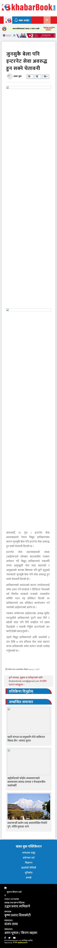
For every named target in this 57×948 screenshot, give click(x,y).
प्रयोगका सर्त (28, 858)
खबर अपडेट (23, 20)
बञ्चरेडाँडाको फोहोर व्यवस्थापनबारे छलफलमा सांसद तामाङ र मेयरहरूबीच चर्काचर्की (26, 782)
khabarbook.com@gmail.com (24, 681)
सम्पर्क (29, 878)
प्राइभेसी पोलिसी (28, 868)
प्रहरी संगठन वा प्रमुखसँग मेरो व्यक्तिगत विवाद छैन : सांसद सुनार (26, 739)
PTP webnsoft (20, 942)
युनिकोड (28, 873)
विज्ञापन (28, 863)
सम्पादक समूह (28, 853)
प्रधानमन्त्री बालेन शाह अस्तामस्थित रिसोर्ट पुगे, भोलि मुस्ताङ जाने (27, 825)
